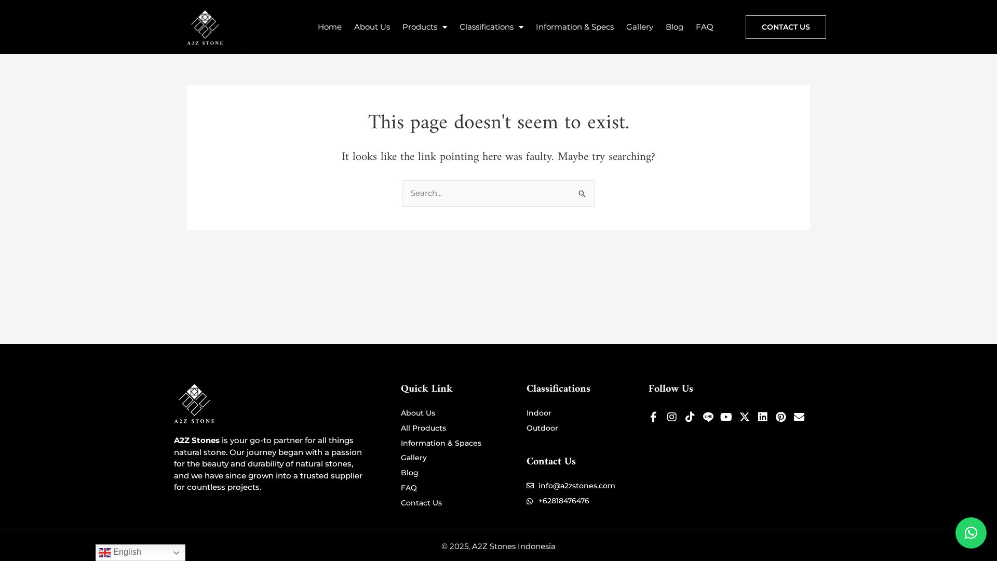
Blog (674, 27)
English (126, 551)
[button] (971, 533)
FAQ (704, 27)
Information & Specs (575, 27)
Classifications (487, 27)
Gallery (639, 27)
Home (330, 27)
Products (419, 27)
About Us (372, 27)
